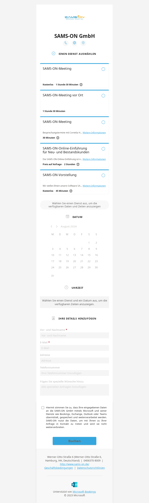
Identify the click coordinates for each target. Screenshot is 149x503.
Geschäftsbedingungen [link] (58, 468)
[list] (74, 129)
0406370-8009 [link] (92, 460)
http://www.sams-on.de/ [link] (74, 464)
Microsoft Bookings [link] (84, 491)
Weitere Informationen (94, 132)
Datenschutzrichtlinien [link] (91, 468)
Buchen (74, 441)
